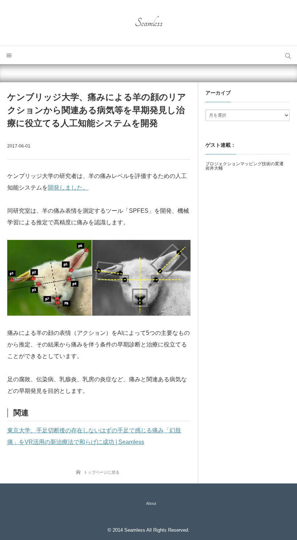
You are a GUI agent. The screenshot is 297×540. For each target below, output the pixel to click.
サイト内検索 (288, 55)
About (151, 503)
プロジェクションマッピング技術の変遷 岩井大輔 (246, 166)
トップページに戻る (102, 472)
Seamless (149, 22)
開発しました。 (68, 187)
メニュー (9, 55)
